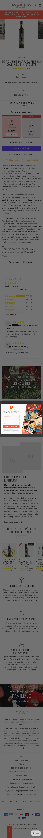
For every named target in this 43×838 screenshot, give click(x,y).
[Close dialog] (40, 405)
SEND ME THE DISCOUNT (11, 426)
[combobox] (5, 423)
